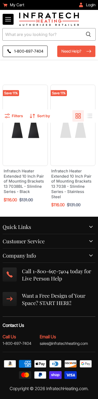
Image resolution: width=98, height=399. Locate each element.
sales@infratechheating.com (64, 343)
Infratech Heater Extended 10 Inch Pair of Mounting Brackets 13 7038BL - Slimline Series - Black (24, 181)
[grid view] (78, 116)
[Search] (88, 34)
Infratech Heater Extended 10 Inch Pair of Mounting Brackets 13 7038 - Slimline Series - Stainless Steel (71, 184)
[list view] (89, 116)
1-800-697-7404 (17, 343)
